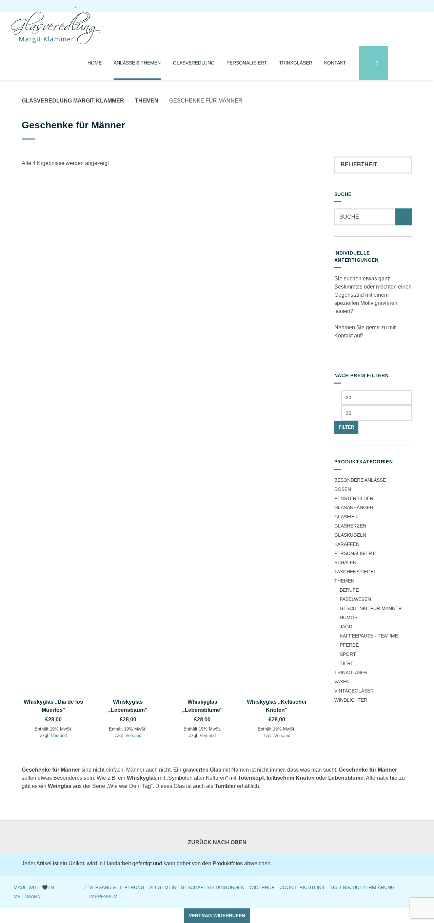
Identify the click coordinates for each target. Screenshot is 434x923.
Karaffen (346, 544)
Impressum (103, 896)
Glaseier (346, 516)
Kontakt (335, 63)
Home (94, 63)
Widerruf (262, 887)
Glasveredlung (194, 63)
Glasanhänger (353, 507)
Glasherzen (350, 526)
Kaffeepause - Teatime (369, 636)
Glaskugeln (350, 535)
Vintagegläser (354, 691)
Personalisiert (246, 63)
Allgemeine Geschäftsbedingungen (196, 887)
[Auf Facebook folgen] (394, 5)
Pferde (349, 645)
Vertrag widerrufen (217, 915)
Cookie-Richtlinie (302, 887)
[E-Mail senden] (417, 5)
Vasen (342, 681)
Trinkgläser (295, 63)
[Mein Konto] (399, 63)
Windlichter (350, 700)
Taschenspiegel (355, 571)
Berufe (349, 590)
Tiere (347, 663)
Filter (346, 427)
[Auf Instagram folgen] (406, 5)
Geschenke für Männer (371, 608)
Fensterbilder (353, 498)
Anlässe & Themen (137, 63)
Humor (349, 617)
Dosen (342, 489)
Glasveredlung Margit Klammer (73, 101)
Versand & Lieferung (116, 887)
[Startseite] (55, 29)
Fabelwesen (355, 599)
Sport (348, 654)
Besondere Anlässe (360, 480)
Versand (59, 735)
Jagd (346, 626)
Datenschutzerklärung (363, 887)
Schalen (345, 562)
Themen (146, 101)
